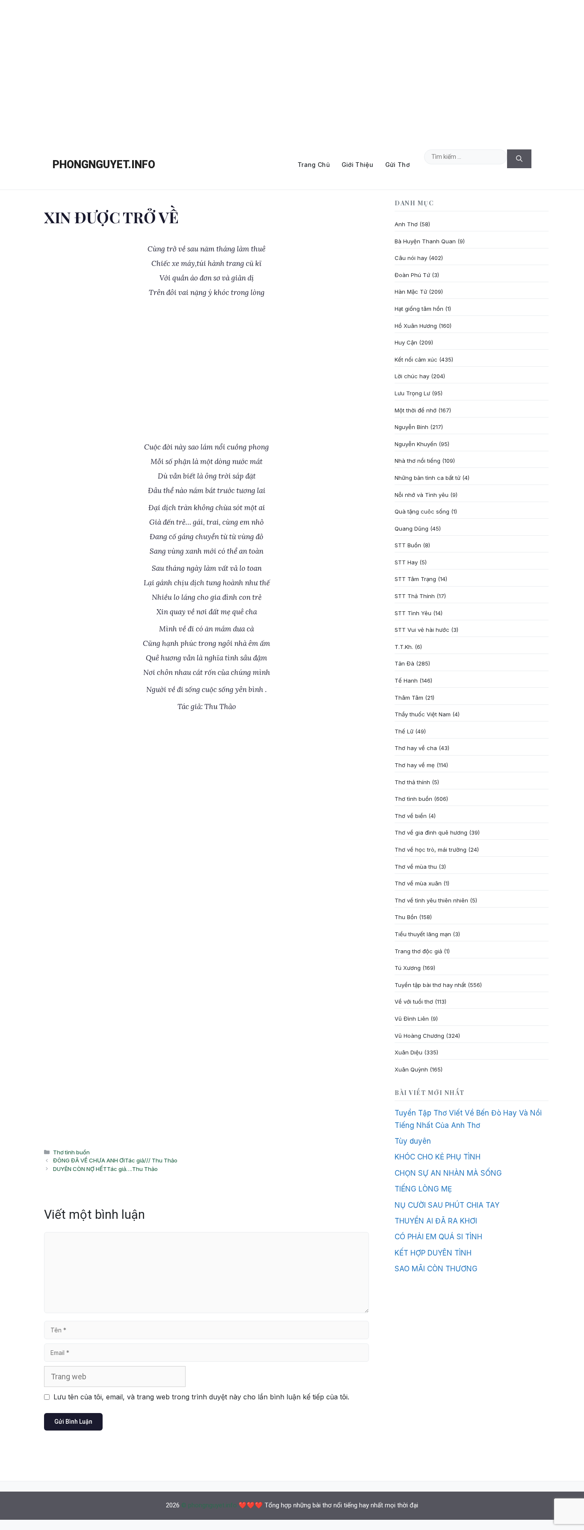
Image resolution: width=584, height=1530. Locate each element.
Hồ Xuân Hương (416, 325)
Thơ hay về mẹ (415, 765)
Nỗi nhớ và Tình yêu (421, 494)
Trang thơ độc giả (418, 951)
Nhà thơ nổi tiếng (417, 460)
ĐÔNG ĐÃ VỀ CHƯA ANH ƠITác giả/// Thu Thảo (115, 1160)
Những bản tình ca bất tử (427, 477)
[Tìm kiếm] (519, 159)
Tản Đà (404, 663)
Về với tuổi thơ (414, 1001)
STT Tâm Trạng (415, 578)
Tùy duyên (413, 1141)
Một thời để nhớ (416, 410)
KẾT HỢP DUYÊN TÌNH (433, 1253)
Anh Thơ (406, 224)
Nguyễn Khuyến (416, 444)
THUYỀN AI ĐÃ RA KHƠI (436, 1221)
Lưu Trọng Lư (412, 393)
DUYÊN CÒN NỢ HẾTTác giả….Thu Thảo (105, 1168)
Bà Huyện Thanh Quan (425, 241)
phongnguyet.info (104, 164)
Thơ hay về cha (416, 748)
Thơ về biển (411, 815)
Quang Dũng (411, 528)
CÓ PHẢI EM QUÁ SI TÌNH (438, 1236)
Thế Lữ (404, 731)
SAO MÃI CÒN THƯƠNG (436, 1268)
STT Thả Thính (415, 596)
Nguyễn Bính (411, 426)
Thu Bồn (406, 917)
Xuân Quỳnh (411, 1069)
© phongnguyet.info (209, 1505)
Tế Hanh (406, 680)
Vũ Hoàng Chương (419, 1035)
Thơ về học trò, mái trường (430, 849)
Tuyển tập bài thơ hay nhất (430, 984)
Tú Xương (408, 967)
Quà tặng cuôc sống (422, 511)
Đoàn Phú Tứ (412, 275)
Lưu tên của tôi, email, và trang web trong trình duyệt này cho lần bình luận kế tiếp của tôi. (201, 1397)
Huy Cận (406, 342)
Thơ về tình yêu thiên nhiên (431, 900)
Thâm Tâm (409, 697)
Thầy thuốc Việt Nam (423, 714)
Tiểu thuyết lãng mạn (423, 934)
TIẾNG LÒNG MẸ (423, 1189)
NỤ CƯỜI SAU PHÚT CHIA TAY (447, 1205)
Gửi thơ (397, 164)
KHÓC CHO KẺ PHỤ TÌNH (438, 1157)
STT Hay (406, 562)
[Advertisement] (292, 70)
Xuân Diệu (408, 1052)
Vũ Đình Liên (412, 1018)
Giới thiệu (357, 164)
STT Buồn (408, 545)
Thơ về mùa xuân (418, 883)
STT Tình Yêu (413, 613)
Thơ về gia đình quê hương (431, 832)
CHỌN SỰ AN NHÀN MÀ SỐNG (448, 1173)
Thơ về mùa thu (416, 866)
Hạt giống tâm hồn (419, 308)
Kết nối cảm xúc (416, 359)
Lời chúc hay (412, 376)
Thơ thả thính (412, 782)
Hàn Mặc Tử (411, 291)
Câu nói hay (411, 257)
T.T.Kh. (404, 646)
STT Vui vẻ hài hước (422, 629)
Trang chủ (314, 164)
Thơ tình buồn (71, 1152)
